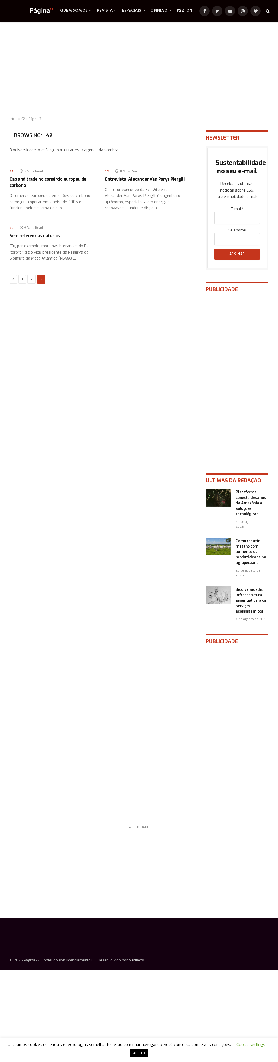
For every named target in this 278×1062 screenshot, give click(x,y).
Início (14, 119)
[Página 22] (30, 11)
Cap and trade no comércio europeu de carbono (48, 182)
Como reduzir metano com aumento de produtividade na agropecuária (251, 551)
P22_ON (184, 11)
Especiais (131, 11)
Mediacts (136, 960)
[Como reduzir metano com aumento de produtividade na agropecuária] (218, 546)
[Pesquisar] (267, 11)
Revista (105, 11)
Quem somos (74, 11)
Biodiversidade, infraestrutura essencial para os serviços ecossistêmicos (251, 600)
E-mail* (237, 209)
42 (23, 119)
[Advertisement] (139, 69)
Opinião (159, 11)
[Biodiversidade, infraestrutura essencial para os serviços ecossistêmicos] (218, 595)
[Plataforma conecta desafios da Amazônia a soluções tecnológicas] (218, 498)
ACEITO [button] (139, 1053)
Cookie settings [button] (250, 1044)
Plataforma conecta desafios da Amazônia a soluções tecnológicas (251, 503)
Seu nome (237, 230)
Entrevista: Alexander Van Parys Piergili (144, 179)
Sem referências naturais (35, 236)
